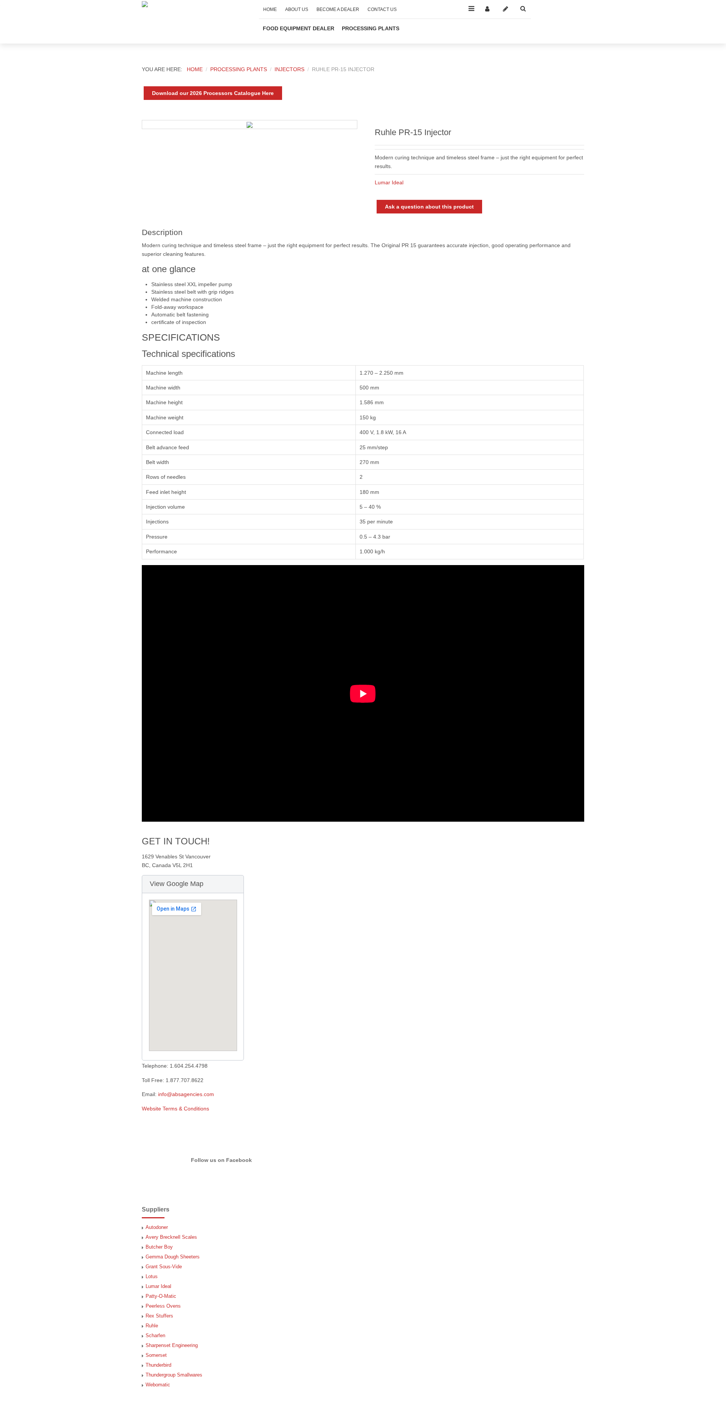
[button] (193, 884)
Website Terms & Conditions (175, 1109)
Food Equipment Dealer (298, 28)
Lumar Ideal (389, 182)
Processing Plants (370, 28)
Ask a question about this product (429, 207)
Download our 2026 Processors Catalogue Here (213, 93)
